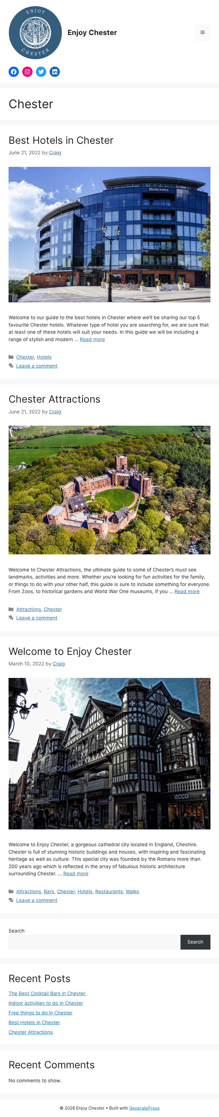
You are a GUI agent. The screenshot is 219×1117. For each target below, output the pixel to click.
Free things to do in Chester (40, 1013)
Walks (132, 891)
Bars (49, 891)
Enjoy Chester (92, 32)
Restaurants (109, 891)
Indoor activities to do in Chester (46, 1003)
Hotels (44, 357)
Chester (25, 357)
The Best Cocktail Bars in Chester (48, 993)
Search (17, 931)
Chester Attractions (54, 399)
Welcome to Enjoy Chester (70, 651)
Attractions (28, 609)
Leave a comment (36, 366)
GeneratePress (144, 1108)
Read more (92, 339)
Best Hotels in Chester (61, 140)
